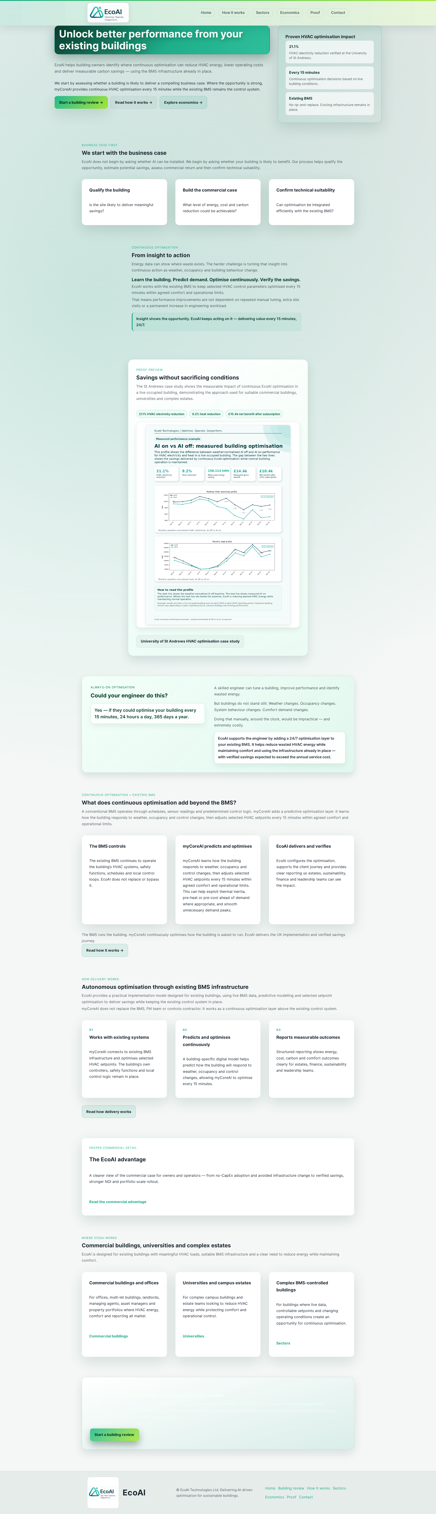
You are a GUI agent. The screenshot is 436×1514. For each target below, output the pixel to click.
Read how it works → (133, 102)
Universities (193, 1336)
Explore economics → (183, 102)
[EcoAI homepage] (108, 13)
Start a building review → (81, 102)
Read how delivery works (108, 1111)
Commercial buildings (108, 1336)
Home (206, 12)
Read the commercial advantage (117, 1201)
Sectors (262, 12)
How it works (233, 12)
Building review (291, 1488)
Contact (338, 12)
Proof (315, 12)
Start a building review (114, 1434)
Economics (290, 12)
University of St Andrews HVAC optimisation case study (190, 641)
